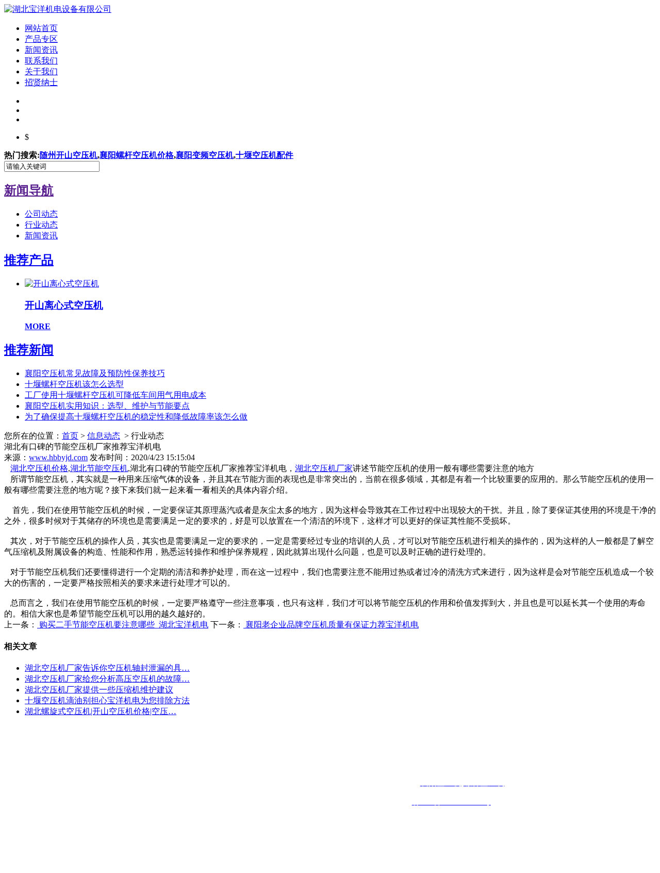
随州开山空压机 (68, 155)
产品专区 (41, 39)
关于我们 (41, 71)
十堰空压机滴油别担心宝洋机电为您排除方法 (107, 700)
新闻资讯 (41, 49)
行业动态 (41, 224)
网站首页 (41, 28)
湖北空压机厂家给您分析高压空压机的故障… (107, 678)
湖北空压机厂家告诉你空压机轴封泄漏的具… (107, 668)
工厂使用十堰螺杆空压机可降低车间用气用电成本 (115, 395)
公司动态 (41, 213)
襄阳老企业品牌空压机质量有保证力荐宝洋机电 (331, 624)
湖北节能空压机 (99, 468)
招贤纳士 (41, 82)
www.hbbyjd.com (58, 457)
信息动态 (103, 435)
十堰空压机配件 (264, 155)
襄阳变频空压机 (205, 155)
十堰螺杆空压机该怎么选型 (74, 384)
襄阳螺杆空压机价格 (137, 155)
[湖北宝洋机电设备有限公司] (57, 9)
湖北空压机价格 (39, 468)
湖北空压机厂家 (324, 468)
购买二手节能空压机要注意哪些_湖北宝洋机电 (122, 624)
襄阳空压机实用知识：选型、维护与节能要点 (107, 405)
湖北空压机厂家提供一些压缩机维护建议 (99, 689)
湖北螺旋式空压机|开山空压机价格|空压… (100, 711)
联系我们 (41, 60)
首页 (70, 435)
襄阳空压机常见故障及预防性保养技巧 (95, 373)
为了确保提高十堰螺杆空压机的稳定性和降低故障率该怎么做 (136, 416)
